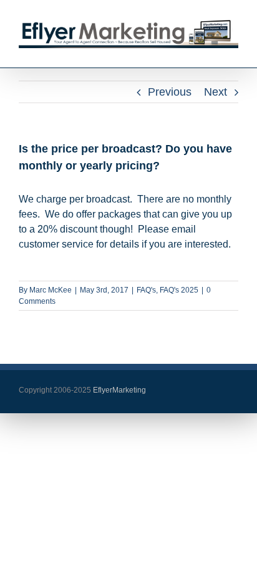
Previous (170, 92)
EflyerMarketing (118, 390)
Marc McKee (50, 290)
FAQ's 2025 (179, 290)
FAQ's (146, 290)
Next (215, 92)
